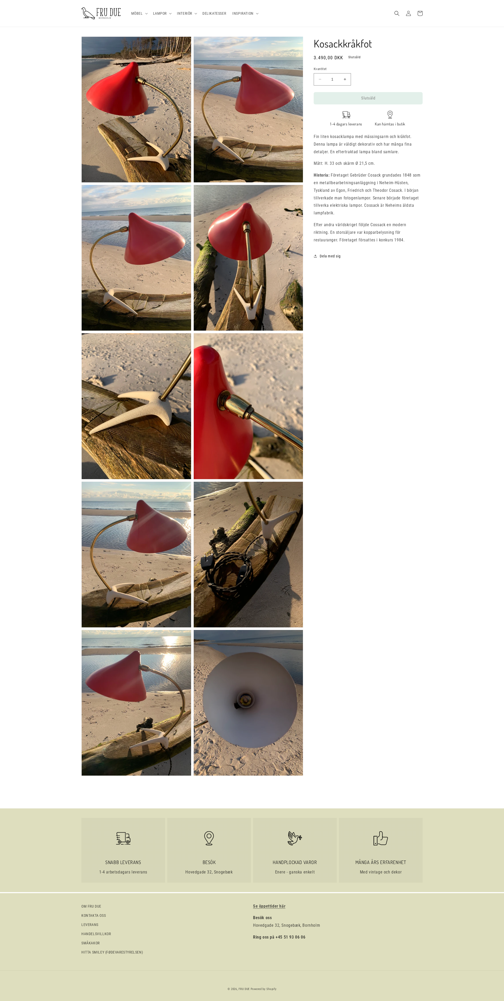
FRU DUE (244, 989)
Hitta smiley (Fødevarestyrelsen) (112, 952)
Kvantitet (320, 69)
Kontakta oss (93, 915)
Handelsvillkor (96, 934)
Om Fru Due (91, 906)
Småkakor (90, 943)
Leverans (89, 925)
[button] (139, 13)
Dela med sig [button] (330, 256)
